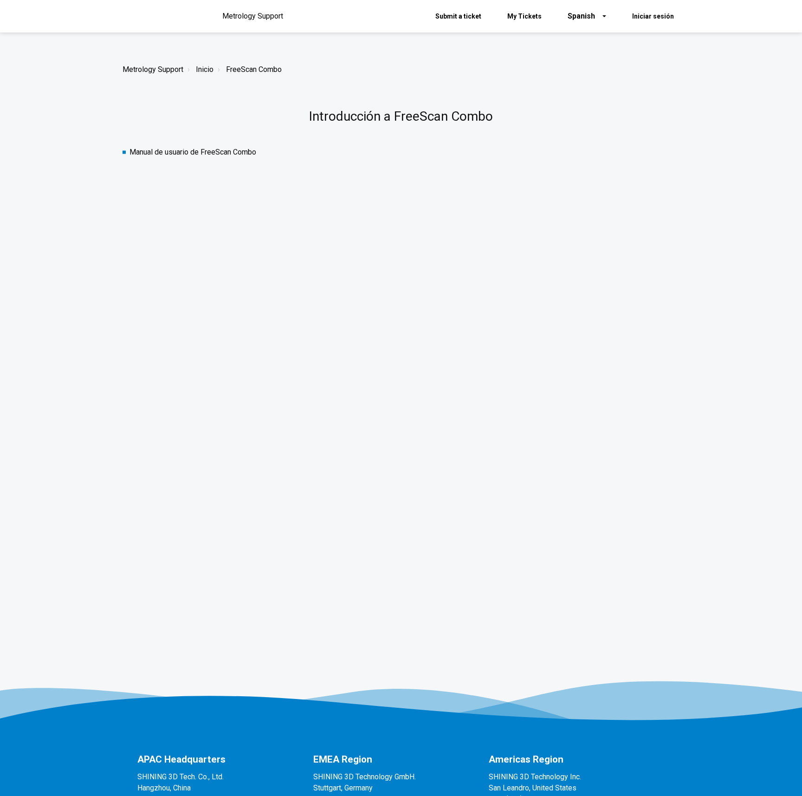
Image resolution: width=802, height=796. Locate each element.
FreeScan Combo (254, 69)
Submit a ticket (458, 16)
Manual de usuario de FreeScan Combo (192, 152)
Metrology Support (153, 69)
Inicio (204, 69)
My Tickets (524, 16)
